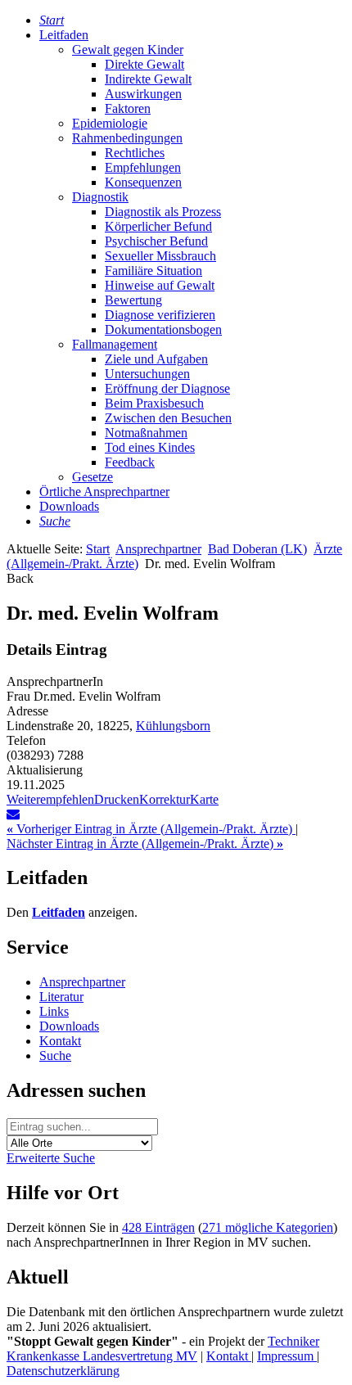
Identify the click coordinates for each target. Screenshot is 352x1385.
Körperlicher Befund (158, 226)
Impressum (287, 1356)
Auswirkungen (143, 94)
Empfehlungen (143, 167)
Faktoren (128, 108)
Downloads (69, 506)
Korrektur (164, 799)
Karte (204, 799)
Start (98, 549)
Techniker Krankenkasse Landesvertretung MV (163, 1348)
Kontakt (60, 1041)
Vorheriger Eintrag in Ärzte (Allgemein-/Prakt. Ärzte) (151, 829)
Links (54, 1011)
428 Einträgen (158, 1227)
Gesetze (92, 477)
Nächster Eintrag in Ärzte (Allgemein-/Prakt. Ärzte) (145, 843)
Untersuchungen (147, 374)
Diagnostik (100, 197)
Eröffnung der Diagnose (167, 388)
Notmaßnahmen (146, 433)
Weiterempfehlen (50, 799)
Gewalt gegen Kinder (127, 49)
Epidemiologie (109, 123)
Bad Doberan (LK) (257, 549)
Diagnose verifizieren (160, 315)
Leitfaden (63, 35)
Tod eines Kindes (150, 447)
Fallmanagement (114, 344)
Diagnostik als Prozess (163, 212)
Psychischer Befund (156, 241)
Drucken (116, 799)
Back (20, 578)
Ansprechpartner (158, 549)
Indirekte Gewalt (148, 79)
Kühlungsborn (173, 726)
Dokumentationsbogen (163, 329)
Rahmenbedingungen (127, 138)
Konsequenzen (143, 182)
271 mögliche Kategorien (267, 1227)
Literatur (61, 997)
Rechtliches (135, 153)
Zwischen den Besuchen (168, 418)
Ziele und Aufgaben (156, 359)
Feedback (130, 462)
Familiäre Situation (153, 270)
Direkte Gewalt (144, 64)
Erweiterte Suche (51, 1158)
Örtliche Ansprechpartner (104, 492)
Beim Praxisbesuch (154, 403)
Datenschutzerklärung (63, 1371)
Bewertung (133, 300)
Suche (55, 1055)
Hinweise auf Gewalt (159, 285)
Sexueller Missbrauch (160, 256)
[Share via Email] (13, 814)
